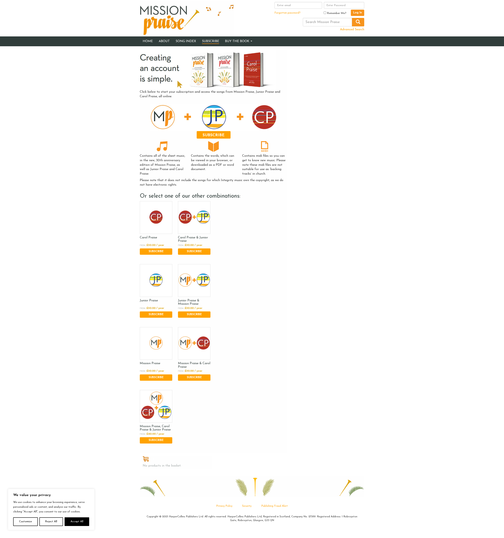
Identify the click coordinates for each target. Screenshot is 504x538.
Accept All (76, 521)
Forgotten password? (287, 12)
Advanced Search (352, 29)
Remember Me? (336, 13)
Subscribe (214, 135)
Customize (25, 521)
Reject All (51, 521)
